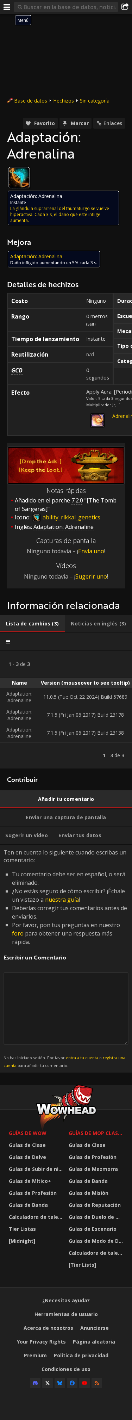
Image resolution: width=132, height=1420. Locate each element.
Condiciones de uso (66, 1369)
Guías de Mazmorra (93, 1169)
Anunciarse (94, 1328)
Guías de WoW (27, 1133)
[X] (47, 1383)
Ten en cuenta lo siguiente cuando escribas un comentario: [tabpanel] (65, 958)
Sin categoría (94, 100)
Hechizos (63, 100)
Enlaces (112, 123)
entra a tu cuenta (82, 1057)
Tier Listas (22, 1228)
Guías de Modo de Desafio (97, 1240)
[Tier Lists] (82, 1264)
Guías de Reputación (95, 1205)
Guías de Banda (28, 1205)
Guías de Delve (27, 1157)
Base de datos (30, 100)
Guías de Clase (27, 1145)
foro (18, 933)
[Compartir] (125, 7)
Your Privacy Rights (41, 1341)
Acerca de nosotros (48, 1328)
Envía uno (91, 551)
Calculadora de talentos (37, 1217)
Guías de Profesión (33, 1193)
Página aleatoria (94, 1341)
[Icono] (19, 178)
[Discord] (35, 1383)
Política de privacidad (81, 1355)
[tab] (32, 623)
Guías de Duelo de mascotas (97, 1217)
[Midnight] (22, 1240)
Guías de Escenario (93, 1228)
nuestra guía (62, 899)
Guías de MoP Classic (97, 1133)
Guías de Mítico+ (30, 1181)
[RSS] (97, 1383)
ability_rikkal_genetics (70, 517)
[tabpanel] (66, 709)
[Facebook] (72, 1383)
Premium (35, 1355)
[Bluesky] (60, 1383)
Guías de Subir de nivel (37, 1169)
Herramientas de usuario (66, 1314)
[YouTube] (84, 1383)
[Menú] (7, 7)
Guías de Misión (88, 1193)
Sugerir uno (91, 576)
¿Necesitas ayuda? (66, 1300)
